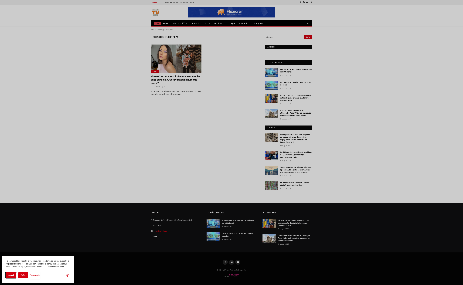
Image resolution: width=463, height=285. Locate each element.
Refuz (23, 275)
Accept (11, 275)
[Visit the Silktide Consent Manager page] (67, 275)
